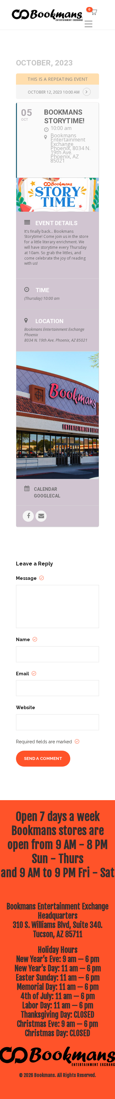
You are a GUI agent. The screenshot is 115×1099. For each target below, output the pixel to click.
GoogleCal (47, 495)
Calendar (45, 489)
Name (23, 639)
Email (23, 673)
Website (25, 707)
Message (27, 578)
